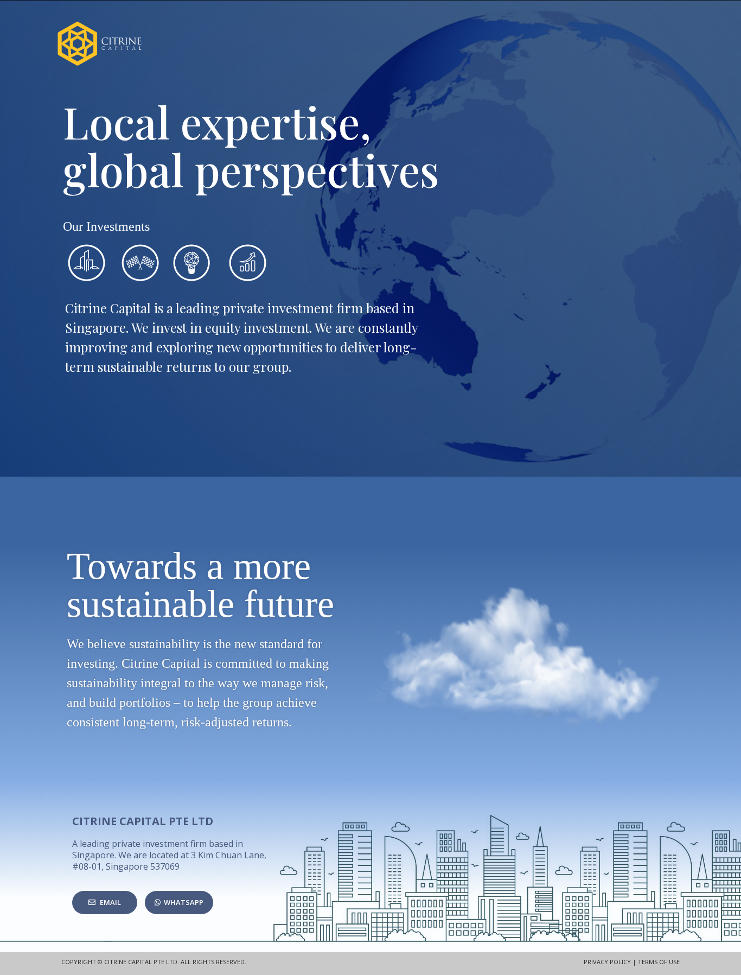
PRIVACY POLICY (607, 962)
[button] (104, 902)
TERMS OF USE (659, 962)
